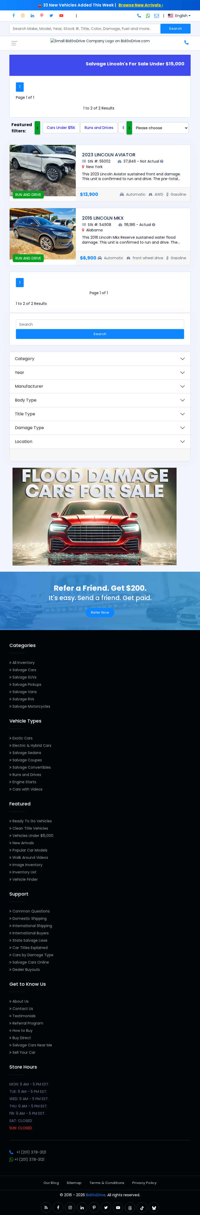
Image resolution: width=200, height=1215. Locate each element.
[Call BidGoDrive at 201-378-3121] (139, 15)
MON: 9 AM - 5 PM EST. (29, 1084)
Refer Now (100, 612)
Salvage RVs (22, 699)
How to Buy (22, 1030)
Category (24, 359)
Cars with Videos (26, 789)
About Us (20, 1001)
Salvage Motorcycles (30, 706)
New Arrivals (22, 843)
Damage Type (29, 428)
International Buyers (30, 933)
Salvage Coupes (26, 760)
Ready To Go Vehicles (31, 821)
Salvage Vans (24, 691)
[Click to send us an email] (156, 15)
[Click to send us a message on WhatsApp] (148, 15)
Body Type (25, 400)
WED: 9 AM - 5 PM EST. (29, 1098)
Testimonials (23, 1016)
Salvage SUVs (23, 677)
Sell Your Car (23, 1052)
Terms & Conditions (107, 1182)
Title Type (25, 414)
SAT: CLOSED (20, 1120)
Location (23, 442)
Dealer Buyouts (25, 969)
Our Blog (51, 1182)
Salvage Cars (23, 670)
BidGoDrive (95, 1195)
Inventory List (23, 872)
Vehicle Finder (24, 879)
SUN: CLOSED (20, 1128)
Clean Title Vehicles (29, 828)
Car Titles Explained (29, 947)
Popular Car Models (29, 850)
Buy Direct (21, 1037)
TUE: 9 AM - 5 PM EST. (28, 1091)
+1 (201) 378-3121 (31, 1152)
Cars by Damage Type (32, 955)
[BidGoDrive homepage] (100, 41)
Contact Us (22, 1008)
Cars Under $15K (61, 127)
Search (175, 28)
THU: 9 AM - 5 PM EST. (28, 1106)
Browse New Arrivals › (140, 5)
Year (19, 372)
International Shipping (31, 925)
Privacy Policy (144, 1182)
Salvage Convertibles (31, 767)
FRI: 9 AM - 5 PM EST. (27, 1113)
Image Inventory (26, 864)
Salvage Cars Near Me (31, 1045)
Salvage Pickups (26, 684)
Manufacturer (29, 386)
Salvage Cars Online (30, 962)
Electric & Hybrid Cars (31, 745)
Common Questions (30, 911)
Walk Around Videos (29, 857)
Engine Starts (23, 782)
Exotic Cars (22, 738)
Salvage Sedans (26, 752)
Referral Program (27, 1023)
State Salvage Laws (29, 940)
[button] (13, 15)
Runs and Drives (99, 127)
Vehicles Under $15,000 (32, 835)
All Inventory (23, 662)
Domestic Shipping (29, 918)
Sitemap (74, 1182)
